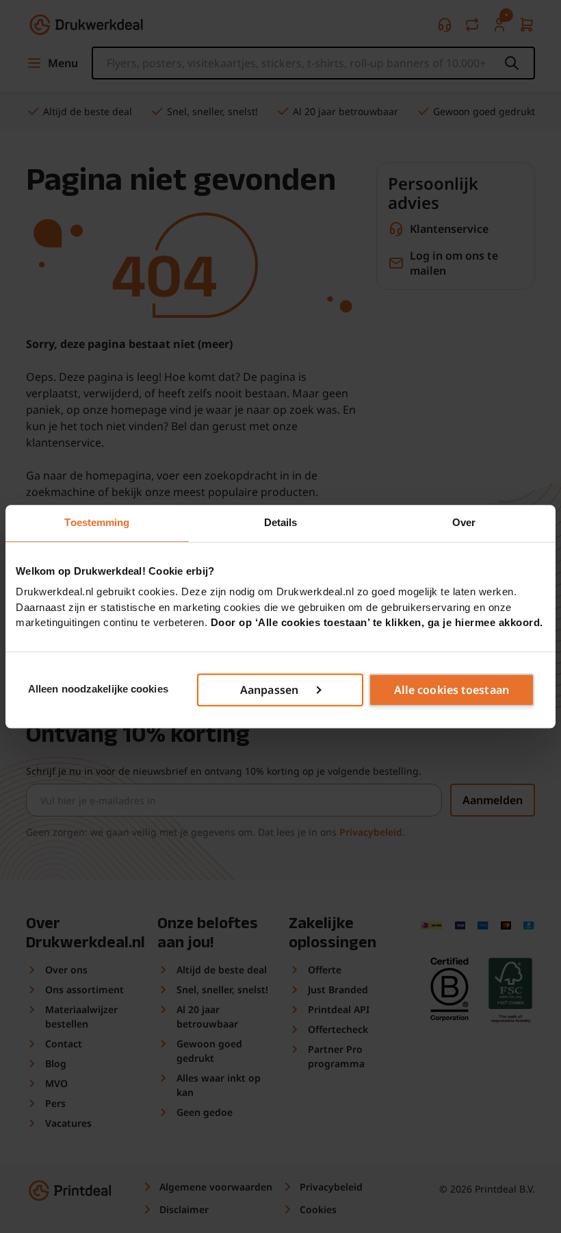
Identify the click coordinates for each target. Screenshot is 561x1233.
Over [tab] (463, 522)
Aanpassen (269, 689)
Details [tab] (281, 522)
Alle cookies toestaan (451, 689)
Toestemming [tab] (96, 522)
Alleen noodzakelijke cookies (98, 689)
